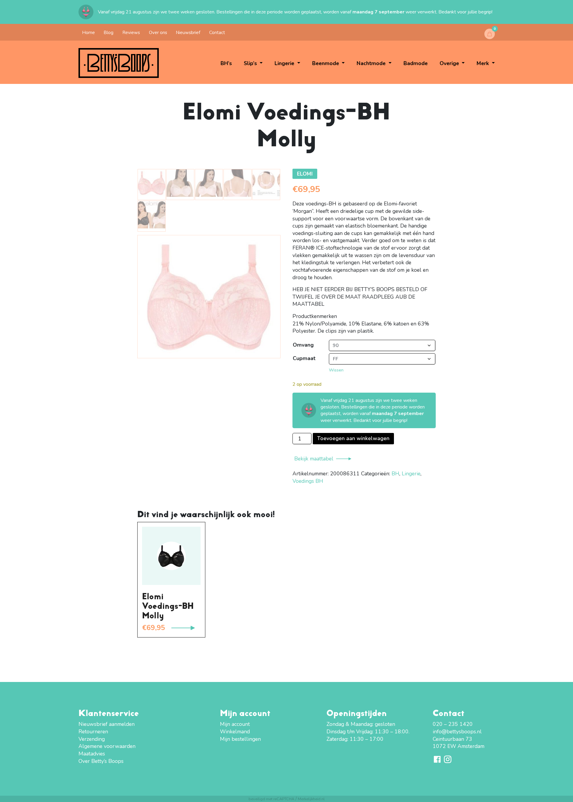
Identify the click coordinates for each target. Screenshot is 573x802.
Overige (450, 63)
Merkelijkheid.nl (311, 798)
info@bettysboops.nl (457, 731)
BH (395, 473)
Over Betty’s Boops (101, 761)
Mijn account (235, 724)
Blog (108, 33)
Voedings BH (307, 481)
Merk (483, 63)
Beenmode (326, 63)
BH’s (226, 63)
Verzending (91, 739)
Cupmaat (304, 358)
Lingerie (285, 63)
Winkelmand (235, 731)
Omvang (303, 344)
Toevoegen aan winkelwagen (353, 438)
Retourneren (93, 731)
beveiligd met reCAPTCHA (271, 798)
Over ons (158, 33)
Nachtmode (372, 63)
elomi (305, 173)
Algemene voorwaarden (106, 746)
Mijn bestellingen (240, 739)
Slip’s (251, 63)
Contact (217, 33)
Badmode (415, 63)
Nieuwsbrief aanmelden (106, 724)
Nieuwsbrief (188, 33)
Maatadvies (91, 753)
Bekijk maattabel (313, 458)
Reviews (131, 33)
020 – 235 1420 (453, 724)
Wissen (336, 370)
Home (88, 33)
